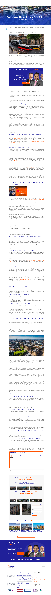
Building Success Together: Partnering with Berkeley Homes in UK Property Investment (24, 582)
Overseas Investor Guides (10, 582)
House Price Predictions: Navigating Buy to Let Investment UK (26, 528)
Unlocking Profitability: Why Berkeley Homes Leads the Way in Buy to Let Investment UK (24, 580)
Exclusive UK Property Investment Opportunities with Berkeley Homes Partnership (24, 584)
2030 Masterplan (37, 359)
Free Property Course (10, 585)
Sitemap (31, 593)
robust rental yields (17, 138)
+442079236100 (36, 575)
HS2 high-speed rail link (17, 160)
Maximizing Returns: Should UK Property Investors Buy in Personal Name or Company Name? (24, 585)
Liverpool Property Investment (11, 576)
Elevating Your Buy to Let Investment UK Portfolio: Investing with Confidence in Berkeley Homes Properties (24, 577)
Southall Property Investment (11, 577)
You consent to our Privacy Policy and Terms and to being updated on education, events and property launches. (37, 513)
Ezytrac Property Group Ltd (23, 593)
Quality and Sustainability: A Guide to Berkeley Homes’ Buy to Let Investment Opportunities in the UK (24, 579)
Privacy (28, 593)
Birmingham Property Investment (11, 575)
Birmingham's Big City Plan (31, 167)
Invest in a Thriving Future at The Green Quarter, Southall (14, 528)
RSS (29, 593)
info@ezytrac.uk (36, 582)
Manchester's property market (24, 279)
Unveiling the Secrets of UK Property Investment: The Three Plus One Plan (24, 587)
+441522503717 (36, 581)
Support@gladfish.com (37, 577)
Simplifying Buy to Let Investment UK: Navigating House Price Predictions (38, 528)
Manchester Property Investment (11, 574)
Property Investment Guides (11, 583)
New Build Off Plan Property (11, 584)
